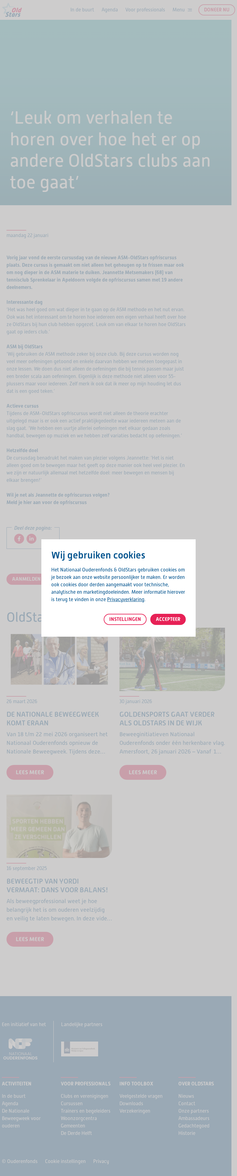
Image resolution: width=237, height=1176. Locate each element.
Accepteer (168, 619)
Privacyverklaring (125, 599)
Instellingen (125, 619)
